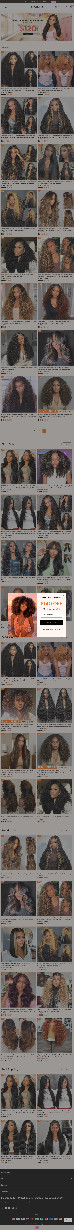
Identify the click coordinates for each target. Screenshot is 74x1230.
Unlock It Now (51, 623)
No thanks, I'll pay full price (51, 629)
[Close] (63, 595)
